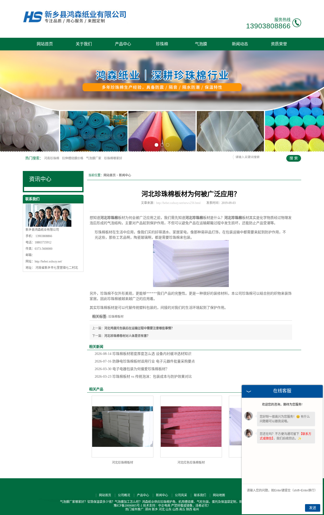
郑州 (148, 509)
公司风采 (181, 495)
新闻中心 (125, 175)
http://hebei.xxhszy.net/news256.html (178, 203)
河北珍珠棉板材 (122, 462)
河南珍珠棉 (52, 158)
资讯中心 (40, 179)
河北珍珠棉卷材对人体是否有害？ (127, 336)
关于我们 (84, 44)
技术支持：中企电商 (156, 505)
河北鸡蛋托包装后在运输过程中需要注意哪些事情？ (139, 328)
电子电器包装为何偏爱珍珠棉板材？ (132, 369)
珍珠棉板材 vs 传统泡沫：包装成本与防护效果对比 (143, 376)
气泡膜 (201, 44)
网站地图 (219, 495)
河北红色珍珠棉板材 (191, 462)
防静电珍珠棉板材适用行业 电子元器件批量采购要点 (145, 361)
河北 (162, 509)
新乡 (155, 509)
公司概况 (124, 495)
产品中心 (123, 44)
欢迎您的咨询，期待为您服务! (282, 404)
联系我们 (200, 495)
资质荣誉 (279, 44)
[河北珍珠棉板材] (122, 426)
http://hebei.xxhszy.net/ (48, 261)
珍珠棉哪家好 (113, 158)
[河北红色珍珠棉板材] (191, 426)
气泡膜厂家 (94, 158)
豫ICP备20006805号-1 (128, 505)
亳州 (196, 509)
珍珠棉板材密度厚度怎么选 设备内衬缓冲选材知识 (143, 354)
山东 (169, 509)
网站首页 (45, 44)
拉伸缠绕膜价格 (73, 158)
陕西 (189, 509)
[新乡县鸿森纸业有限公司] (78, 23)
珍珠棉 (162, 44)
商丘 (182, 509)
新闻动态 (240, 44)
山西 (175, 509)
